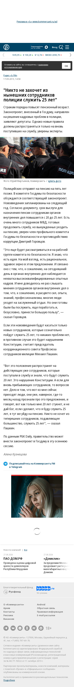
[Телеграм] (6, 628)
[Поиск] (61, 47)
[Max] (41, 628)
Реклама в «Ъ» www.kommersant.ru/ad (37, 21)
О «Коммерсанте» (13, 604)
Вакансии (8, 618)
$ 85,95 (16, 54)
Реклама (8, 615)
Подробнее (9, 680)
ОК (66, 66)
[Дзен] (20, 628)
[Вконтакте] (13, 628)
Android (41, 604)
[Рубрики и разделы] (67, 47)
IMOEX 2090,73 (52, 54)
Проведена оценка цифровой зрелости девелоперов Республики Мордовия (19, 566)
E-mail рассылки (46, 615)
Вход (54, 47)
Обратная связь (46, 608)
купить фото (54, 181)
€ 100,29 (27, 54)
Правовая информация (50, 611)
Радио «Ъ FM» (10, 75)
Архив (6, 608)
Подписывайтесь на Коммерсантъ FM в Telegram (32, 465)
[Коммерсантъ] (6, 47)
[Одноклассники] (27, 628)
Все (25, 550)
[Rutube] (34, 628)
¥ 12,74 (38, 54)
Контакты (9, 611)
